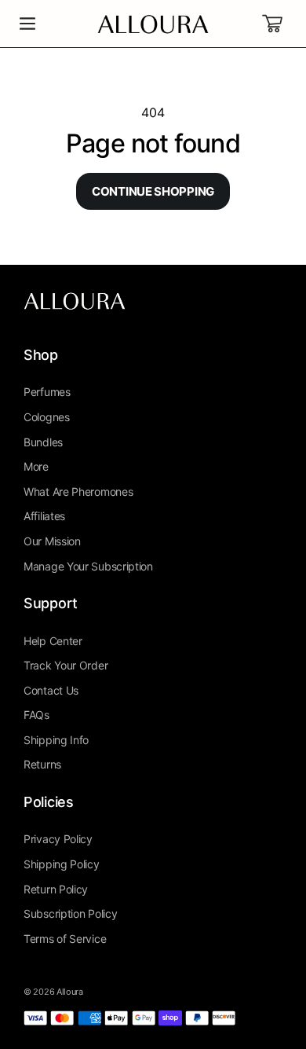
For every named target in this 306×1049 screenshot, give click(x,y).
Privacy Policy (58, 838)
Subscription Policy (70, 913)
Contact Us (51, 690)
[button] (27, 24)
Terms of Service (65, 938)
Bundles (43, 442)
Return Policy (56, 889)
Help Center (53, 640)
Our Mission (52, 541)
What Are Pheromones (78, 491)
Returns (42, 764)
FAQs (36, 714)
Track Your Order (65, 665)
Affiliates (44, 516)
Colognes (47, 417)
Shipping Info (56, 739)
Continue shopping (153, 191)
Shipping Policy (62, 864)
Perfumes (47, 391)
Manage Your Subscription (88, 566)
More (36, 466)
